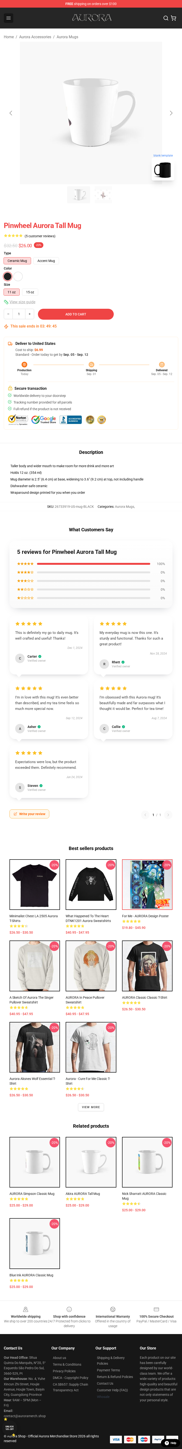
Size (7, 284)
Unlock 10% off (9, 1427)
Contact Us (105, 1383)
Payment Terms (108, 1370)
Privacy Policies (64, 1371)
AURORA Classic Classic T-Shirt (144, 997)
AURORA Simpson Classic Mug (32, 1194)
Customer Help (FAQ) (112, 1390)
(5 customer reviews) (40, 236)
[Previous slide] (11, 113)
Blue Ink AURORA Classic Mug (31, 1275)
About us (59, 1358)
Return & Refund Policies (115, 1377)
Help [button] (173, 1443)
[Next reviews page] (168, 815)
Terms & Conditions (67, 1364)
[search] (166, 18)
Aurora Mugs (67, 37)
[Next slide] (171, 113)
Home (9, 37)
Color (8, 268)
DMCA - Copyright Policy (70, 1378)
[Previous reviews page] (145, 815)
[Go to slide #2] (103, 194)
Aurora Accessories (35, 37)
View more (91, 1107)
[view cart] (173, 18)
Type (7, 253)
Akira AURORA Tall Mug (83, 1194)
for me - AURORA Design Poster (145, 916)
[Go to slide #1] (78, 194)
